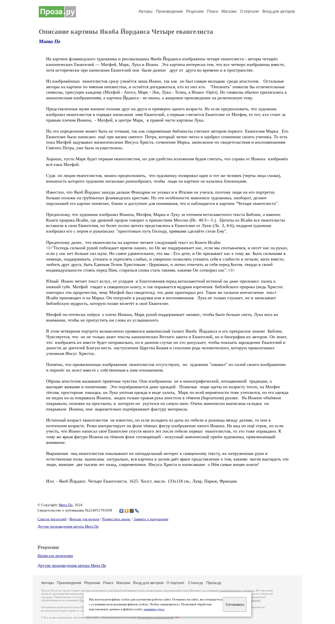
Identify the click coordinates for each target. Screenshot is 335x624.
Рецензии (195, 11)
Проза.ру (213, 583)
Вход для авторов (278, 11)
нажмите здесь (154, 609)
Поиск (212, 11)
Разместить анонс (116, 519)
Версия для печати (84, 519)
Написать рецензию (55, 555)
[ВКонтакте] (121, 511)
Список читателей (52, 519)
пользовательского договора (236, 590)
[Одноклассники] (126, 511)
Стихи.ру (195, 583)
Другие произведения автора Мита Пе (68, 526)
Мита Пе (49, 41)
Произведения (169, 11)
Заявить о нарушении (151, 519)
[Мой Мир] (131, 511)
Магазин (229, 11)
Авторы (146, 11)
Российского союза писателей (156, 617)
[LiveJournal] (137, 511)
